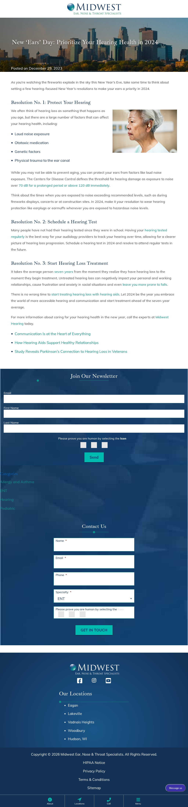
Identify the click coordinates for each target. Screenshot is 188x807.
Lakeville (75, 713)
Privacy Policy (94, 771)
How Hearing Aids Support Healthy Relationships (57, 342)
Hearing (7, 499)
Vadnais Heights (81, 722)
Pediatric (7, 508)
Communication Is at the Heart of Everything (53, 333)
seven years (63, 271)
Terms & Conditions (94, 779)
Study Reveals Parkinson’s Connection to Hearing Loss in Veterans (71, 351)
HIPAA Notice (94, 762)
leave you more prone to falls (145, 284)
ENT (3, 490)
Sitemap (94, 788)
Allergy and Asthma (17, 481)
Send (94, 457)
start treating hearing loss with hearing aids (85, 294)
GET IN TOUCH (94, 630)
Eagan (73, 705)
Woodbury (76, 730)
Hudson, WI (77, 739)
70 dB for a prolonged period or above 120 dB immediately (64, 185)
